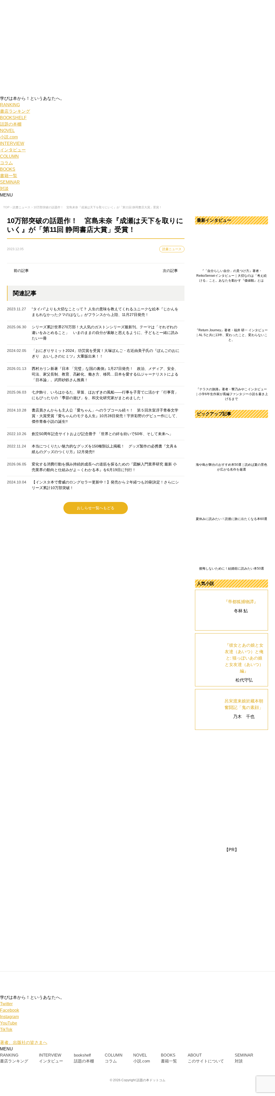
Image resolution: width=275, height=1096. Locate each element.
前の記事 (21, 270)
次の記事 (170, 270)
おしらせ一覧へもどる (95, 508)
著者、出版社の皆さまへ (23, 1042)
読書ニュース (172, 249)
